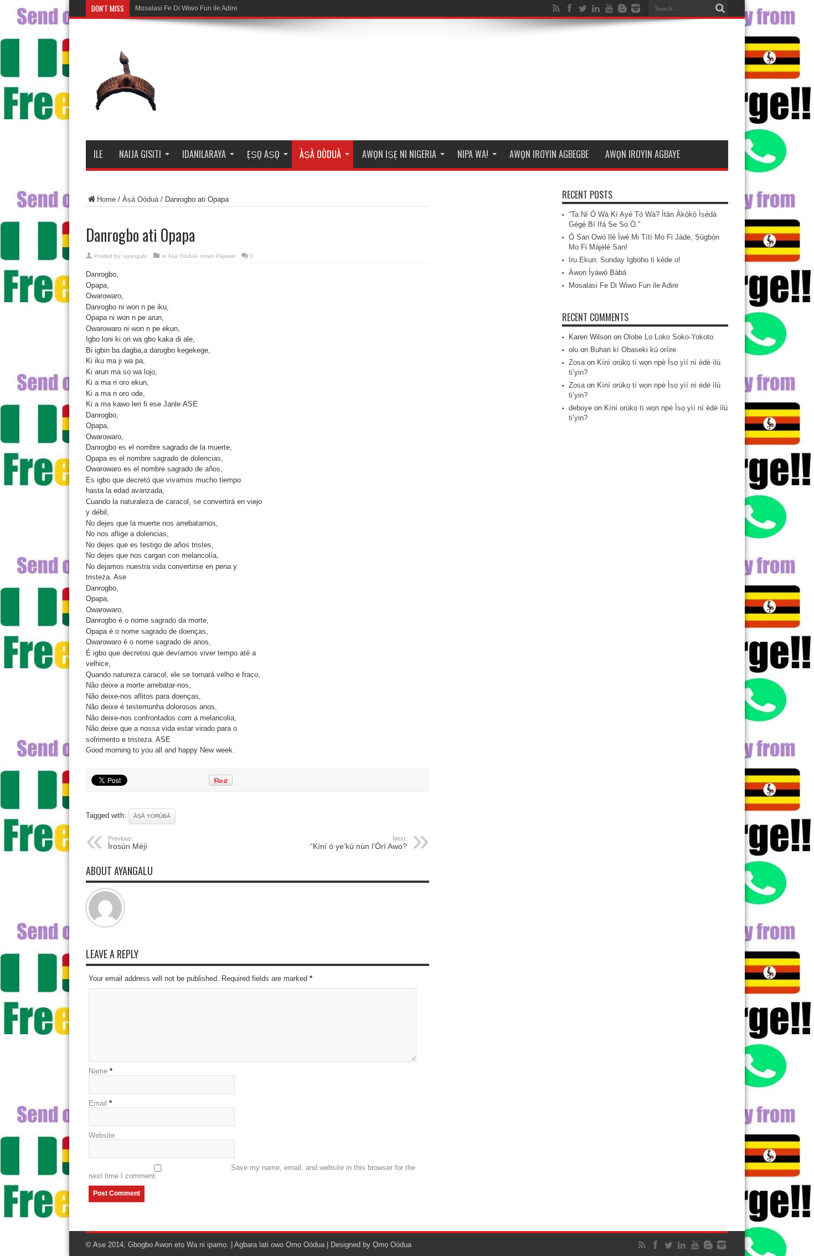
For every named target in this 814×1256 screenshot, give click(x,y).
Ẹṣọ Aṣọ (263, 154)
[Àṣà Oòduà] (126, 112)
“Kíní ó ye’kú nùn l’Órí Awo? (358, 843)
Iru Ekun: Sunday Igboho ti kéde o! (625, 260)
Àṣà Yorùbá (152, 816)
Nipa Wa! (472, 154)
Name (98, 1071)
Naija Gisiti (140, 154)
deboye (580, 408)
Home (106, 199)
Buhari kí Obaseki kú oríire (633, 349)
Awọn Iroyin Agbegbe (549, 154)
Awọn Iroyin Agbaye (642, 154)
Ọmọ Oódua (306, 1244)
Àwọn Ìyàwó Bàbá (597, 272)
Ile (98, 154)
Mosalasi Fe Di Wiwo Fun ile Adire (186, 8)
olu (573, 349)
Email (98, 1103)
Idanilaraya (204, 154)
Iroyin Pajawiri (217, 256)
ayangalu (135, 256)
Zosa (577, 362)
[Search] (720, 8)
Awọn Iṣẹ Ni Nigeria (399, 154)
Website (102, 1135)
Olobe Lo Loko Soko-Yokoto (668, 337)
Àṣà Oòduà (320, 154)
